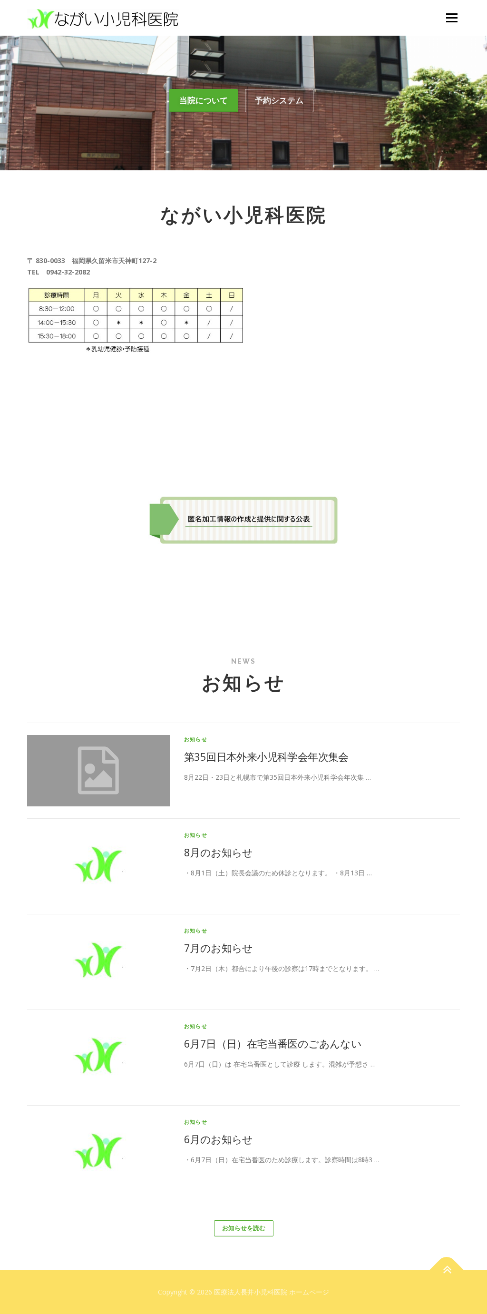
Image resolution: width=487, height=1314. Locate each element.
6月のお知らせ (218, 1139)
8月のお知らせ (218, 852)
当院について (203, 100)
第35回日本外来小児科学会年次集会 (266, 756)
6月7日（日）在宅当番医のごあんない (272, 1043)
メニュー (451, 17)
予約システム (279, 100)
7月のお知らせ (218, 948)
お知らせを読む (243, 1228)
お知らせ (195, 739)
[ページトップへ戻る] (447, 1269)
